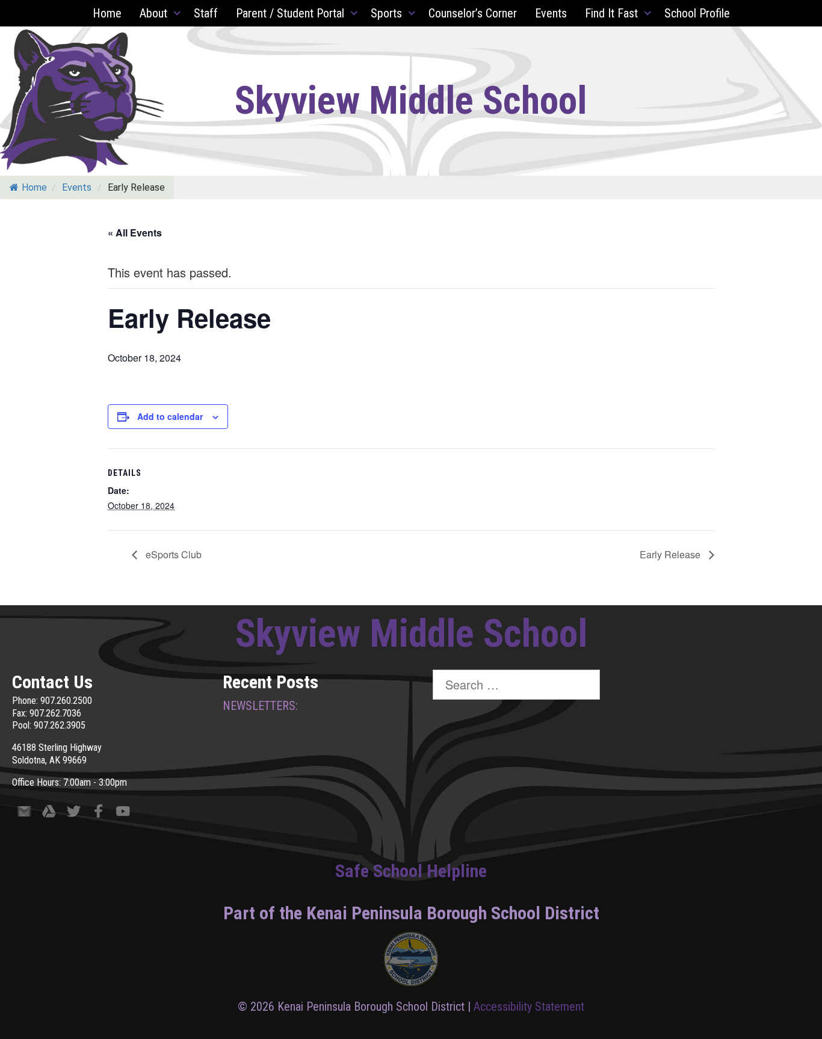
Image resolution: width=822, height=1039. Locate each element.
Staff (206, 13)
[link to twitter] (73, 813)
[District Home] (411, 962)
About (153, 13)
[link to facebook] (98, 813)
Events (551, 13)
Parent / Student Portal (290, 13)
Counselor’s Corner (472, 13)
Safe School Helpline (411, 870)
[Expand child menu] (177, 13)
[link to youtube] (123, 813)
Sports (386, 13)
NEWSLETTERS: (260, 705)
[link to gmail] (24, 813)
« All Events (135, 232)
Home (107, 13)
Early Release (671, 554)
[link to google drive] (49, 813)
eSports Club (172, 554)
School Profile (697, 13)
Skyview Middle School (411, 100)
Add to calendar (170, 416)
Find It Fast (611, 13)
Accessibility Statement (529, 1006)
